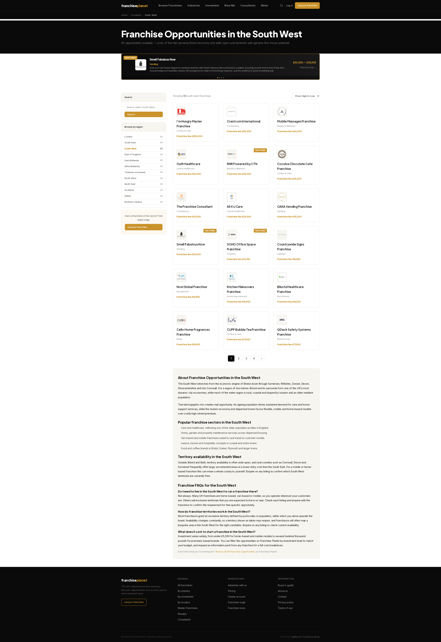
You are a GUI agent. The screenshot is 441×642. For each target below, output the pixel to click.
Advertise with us (237, 585)
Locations (136, 15)
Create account (236, 596)
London (144, 136)
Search (131, 114)
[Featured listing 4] (223, 77)
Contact (282, 596)
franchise (134, 5)
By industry (184, 590)
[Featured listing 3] (221, 77)
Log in (289, 5)
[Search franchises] (281, 5)
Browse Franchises (170, 5)
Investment (212, 5)
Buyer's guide (286, 585)
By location (184, 602)
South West (144, 148)
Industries (194, 5)
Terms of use (285, 608)
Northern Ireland (144, 202)
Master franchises (187, 608)
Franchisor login (237, 602)
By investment (185, 596)
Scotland (144, 190)
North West (144, 178)
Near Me (229, 5)
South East (144, 142)
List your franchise (307, 5)
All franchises (185, 585)
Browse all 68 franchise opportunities (235, 551)
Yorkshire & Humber (144, 172)
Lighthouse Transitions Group (305, 636)
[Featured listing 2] (219, 77)
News (264, 5)
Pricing (231, 590)
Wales (144, 195)
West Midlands (144, 166)
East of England (144, 154)
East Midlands (144, 160)
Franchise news (236, 608)
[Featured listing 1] (217, 77)
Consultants (247, 5)
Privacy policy (286, 602)
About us (283, 590)
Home (124, 15)
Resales (182, 613)
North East (144, 184)
